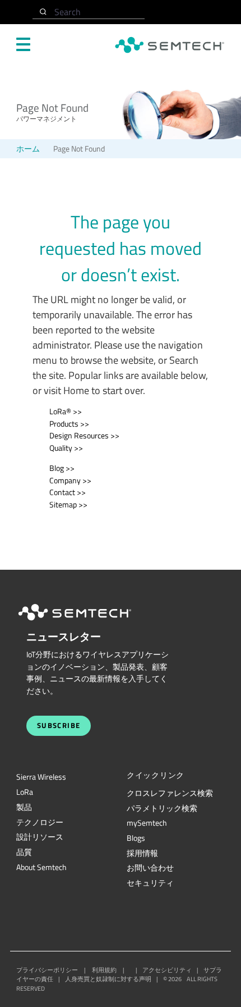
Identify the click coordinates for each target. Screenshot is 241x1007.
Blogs (136, 838)
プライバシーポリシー (47, 969)
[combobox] (89, 12)
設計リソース (39, 837)
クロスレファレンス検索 (170, 793)
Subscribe (59, 725)
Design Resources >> (84, 435)
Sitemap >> (68, 504)
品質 (24, 852)
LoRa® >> (65, 411)
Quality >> (66, 448)
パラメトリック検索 (162, 808)
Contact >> (67, 492)
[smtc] (169, 45)
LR (24, 792)
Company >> (70, 480)
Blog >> (62, 468)
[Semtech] (86, 622)
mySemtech (147, 823)
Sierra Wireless (41, 777)
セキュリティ (150, 883)
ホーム (28, 149)
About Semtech (41, 867)
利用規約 (104, 969)
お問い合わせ (150, 868)
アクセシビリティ (167, 969)
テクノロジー (39, 822)
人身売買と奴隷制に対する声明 (108, 978)
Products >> (69, 424)
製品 (24, 807)
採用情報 (142, 853)
